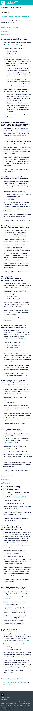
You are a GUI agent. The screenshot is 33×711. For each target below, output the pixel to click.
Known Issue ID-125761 (19, 135)
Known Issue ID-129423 (10, 442)
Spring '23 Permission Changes (17, 682)
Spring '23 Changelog (16, 7)
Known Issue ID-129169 (14, 393)
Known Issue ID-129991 (22, 287)
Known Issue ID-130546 (22, 640)
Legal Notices (4, 699)
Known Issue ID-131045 (21, 241)
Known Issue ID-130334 (18, 339)
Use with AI (6, 12)
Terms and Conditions (6, 697)
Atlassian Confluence (6, 708)
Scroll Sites (24, 707)
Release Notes (4, 7)
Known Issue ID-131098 (19, 497)
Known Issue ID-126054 (14, 45)
